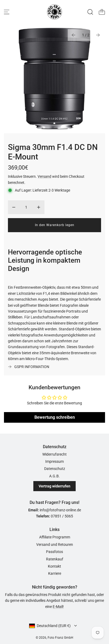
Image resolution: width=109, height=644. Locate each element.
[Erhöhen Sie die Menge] (38, 207)
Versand (44, 176)
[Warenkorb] (102, 12)
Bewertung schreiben (54, 417)
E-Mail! (58, 606)
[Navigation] (6, 12)
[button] (73, 35)
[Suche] (90, 12)
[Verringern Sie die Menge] (14, 207)
